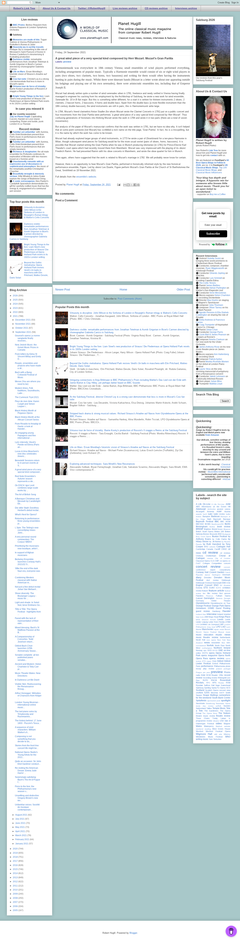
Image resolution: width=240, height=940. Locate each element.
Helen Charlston (222, 295)
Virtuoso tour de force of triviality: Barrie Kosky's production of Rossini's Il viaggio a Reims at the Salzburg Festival (128, 430)
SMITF (221, 693)
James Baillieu (213, 285)
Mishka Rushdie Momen (217, 361)
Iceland (199, 614)
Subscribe (213, 233)
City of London (222, 558)
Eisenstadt (216, 583)
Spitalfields (201, 700)
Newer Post (62, 289)
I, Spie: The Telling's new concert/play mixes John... (26, 530)
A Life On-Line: (218, 504)
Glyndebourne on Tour (220, 603)
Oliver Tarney (215, 307)
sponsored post (213, 701)
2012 (15, 881)
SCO (228, 688)
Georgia (227, 598)
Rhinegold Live (224, 678)
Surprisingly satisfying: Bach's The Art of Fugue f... (27, 779)
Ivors (202, 617)
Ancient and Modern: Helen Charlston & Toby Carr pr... (28, 666)
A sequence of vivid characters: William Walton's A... (25, 730)
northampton (207, 648)
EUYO (218, 588)
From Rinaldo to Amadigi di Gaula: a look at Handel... (28, 426)
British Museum (224, 529)
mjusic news (219, 629)
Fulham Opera (223, 596)
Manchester (207, 629)
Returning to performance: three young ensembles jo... (27, 521)
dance (207, 575)
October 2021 (22, 328)
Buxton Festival (219, 536)
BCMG (208, 524)
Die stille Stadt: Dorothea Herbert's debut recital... (27, 509)
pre (204, 672)
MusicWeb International (219, 472)
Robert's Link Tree (24, 8)
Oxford (220, 661)
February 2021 (22, 839)
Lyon (228, 627)
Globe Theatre (221, 601)
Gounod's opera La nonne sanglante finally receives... (27, 338)
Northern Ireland (222, 648)
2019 (15, 853)
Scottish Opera (211, 690)
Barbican (215, 516)
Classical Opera (203, 561)
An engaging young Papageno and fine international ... (25, 435)
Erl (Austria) (225, 585)
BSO (220, 534)
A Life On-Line (203, 504)
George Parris (216, 332)
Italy (197, 617)
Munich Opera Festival (206, 632)
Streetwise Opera (223, 703)
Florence (209, 596)
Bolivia (212, 527)
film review (212, 593)
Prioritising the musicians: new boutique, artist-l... (27, 547)
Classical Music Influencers (209, 172)
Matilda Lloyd (215, 383)
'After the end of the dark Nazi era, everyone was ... (27, 571)
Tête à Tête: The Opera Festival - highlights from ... (28, 611)
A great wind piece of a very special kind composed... (28, 470)
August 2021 (21, 815)
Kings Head (213, 617)
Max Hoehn (212, 300)
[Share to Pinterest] (138, 185)
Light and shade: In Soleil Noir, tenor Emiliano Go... (28, 603)
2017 (15, 861)
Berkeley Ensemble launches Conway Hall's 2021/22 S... (28, 562)
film (204, 593)
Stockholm (200, 703)
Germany (200, 601)
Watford (219, 726)
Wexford (199, 731)
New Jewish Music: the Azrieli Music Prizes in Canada (26, 347)
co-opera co (225, 561)
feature (205, 591)
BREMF (199, 529)
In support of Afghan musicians (24, 553)
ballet (210, 514)
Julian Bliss (216, 381)
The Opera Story (209, 713)
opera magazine (209, 655)
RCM (208, 675)
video (219, 723)
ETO (206, 587)
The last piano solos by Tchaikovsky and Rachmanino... (26, 714)
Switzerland (201, 708)
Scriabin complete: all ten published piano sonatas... (27, 657)
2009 (15, 894)
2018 (15, 857)
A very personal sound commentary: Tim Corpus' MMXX (25, 539)
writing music (202, 739)
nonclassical (201, 646)
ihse (204, 614)
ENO (216, 585)
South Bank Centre (221, 698)
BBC (217, 521)
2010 (15, 890)
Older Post (183, 289)
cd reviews (225, 553)
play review (208, 669)
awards (199, 514)
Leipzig (205, 622)
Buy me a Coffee (218, 194)
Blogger (133, 933)
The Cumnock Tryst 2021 (27, 397)
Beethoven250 (218, 524)
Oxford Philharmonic (221, 663)
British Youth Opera (204, 531)
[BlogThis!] (128, 185)
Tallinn (209, 708)
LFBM (227, 622)
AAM (228, 504)
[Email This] (125, 185)
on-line (227, 650)
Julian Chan (212, 329)
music (228, 632)
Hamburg (216, 611)
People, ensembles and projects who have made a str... (28, 366)
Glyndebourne (203, 603)
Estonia (199, 588)
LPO (218, 627)
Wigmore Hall (204, 734)
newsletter (215, 643)
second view (224, 690)
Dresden (207, 577)
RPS (214, 683)
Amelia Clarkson (217, 339)
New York (221, 640)
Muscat (221, 632)
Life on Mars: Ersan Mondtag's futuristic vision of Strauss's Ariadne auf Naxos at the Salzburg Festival (122, 447)
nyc (205, 650)
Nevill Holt (200, 640)
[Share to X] (131, 185)
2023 (15, 308)
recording (207, 678)
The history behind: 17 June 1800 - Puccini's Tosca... (28, 721)
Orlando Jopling (217, 273)
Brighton (207, 529)
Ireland (220, 614)
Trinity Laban (219, 718)
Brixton (206, 534)
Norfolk (210, 645)
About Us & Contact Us (56, 8)
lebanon (205, 620)
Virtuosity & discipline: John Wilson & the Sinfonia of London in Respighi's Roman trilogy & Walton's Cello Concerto (128, 313)
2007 (15, 902)
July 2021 (20, 819)
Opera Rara (202, 658)
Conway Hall (202, 572)
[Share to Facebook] (135, 185)
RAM (203, 675)
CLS (212, 561)
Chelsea (199, 556)
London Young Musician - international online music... (27, 705)
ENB (228, 583)
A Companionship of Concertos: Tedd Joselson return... (24, 639)
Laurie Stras (205, 369)
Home (123, 289)
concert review (208, 566)
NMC (228, 643)
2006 (15, 906)
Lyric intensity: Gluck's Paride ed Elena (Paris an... (27, 444)
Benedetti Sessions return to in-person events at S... (27, 463)
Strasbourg (210, 703)
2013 (15, 877)
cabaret (212, 547)
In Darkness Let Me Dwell (27, 680)
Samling (207, 688)
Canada (209, 549)
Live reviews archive (125, 8)
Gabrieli (199, 598)
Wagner (227, 724)
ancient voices (223, 509)
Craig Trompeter (207, 325)
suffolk (218, 706)
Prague (199, 672)
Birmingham (201, 526)
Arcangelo (200, 511)
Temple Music (219, 708)
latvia (198, 620)
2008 (15, 898)
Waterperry (209, 726)
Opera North (224, 655)
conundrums (225, 570)
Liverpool (215, 624)
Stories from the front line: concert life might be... (27, 746)
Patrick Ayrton (215, 359)
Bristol (214, 529)
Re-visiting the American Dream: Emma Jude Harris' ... (26, 770)
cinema (210, 558)
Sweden (226, 706)
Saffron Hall (209, 685)
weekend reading (203, 729)
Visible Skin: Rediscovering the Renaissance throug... (28, 686)
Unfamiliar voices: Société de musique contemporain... (27, 807)
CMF (217, 561)
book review (223, 526)
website (227, 726)
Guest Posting (223, 608)
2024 (15, 304)
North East (220, 645)
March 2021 (21, 835)
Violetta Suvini (214, 258)
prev (208, 672)
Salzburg (199, 688)
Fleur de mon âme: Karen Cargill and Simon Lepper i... (27, 404)
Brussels (213, 534)
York (211, 739)
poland (219, 669)
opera (212, 653)
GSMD (211, 608)
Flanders (199, 596)
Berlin (227, 524)
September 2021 (23, 332)
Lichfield (203, 624)
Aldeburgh (201, 509)
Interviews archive (186, 8)
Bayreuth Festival (204, 521)
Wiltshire (227, 734)
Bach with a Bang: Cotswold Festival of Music (26, 375)
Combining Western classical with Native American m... (26, 580)
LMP (221, 624)
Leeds (220, 619)
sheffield (199, 693)
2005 (15, 910)
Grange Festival (203, 606)
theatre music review (205, 716)
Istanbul (227, 614)
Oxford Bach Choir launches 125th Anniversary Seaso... (26, 648)
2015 (15, 869)
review (214, 678)
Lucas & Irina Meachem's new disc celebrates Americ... (27, 454)
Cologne (206, 563)
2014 (15, 873)
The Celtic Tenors (207, 283)
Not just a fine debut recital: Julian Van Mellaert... (28, 588)
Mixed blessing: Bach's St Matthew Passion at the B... (27, 630)
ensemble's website (86, 176)
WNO (227, 736)
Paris (198, 666)
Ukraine (216, 721)
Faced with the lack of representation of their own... (26, 621)
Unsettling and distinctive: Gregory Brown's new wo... (27, 798)
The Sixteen (224, 713)
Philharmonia (219, 666)
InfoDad (226, 479)
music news (223, 634)
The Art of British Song (25, 494)
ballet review (219, 514)
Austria (227, 511)
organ (209, 661)
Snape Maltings (210, 695)
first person (224, 593)
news (207, 642)
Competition (217, 563)
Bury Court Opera (203, 536)
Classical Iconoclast (225, 465)
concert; (227, 567)
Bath (209, 519)
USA (222, 721)
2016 (15, 865)
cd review (210, 552)
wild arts (218, 734)
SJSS (206, 692)
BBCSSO (200, 524)
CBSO (224, 549)
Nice (223, 643)
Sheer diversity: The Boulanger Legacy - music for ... (25, 596)
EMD (224, 583)
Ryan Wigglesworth (215, 268)
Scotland (200, 690)
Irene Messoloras (218, 293)
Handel (226, 611)
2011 (15, 886)
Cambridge (200, 549)
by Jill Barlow (215, 541)
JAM (206, 617)
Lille (209, 624)
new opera (211, 640)
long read (211, 627)
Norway (199, 650)
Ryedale (199, 685)
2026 (15, 295)
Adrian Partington (217, 288)
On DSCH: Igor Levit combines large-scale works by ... (26, 488)
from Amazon (212, 435)
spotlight (225, 700)
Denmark (226, 575)
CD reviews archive (156, 8)
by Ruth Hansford (212, 544)
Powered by (204, 244)
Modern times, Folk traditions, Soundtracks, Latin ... (27, 390)
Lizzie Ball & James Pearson (212, 334)
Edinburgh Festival (204, 583)
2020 (15, 848)
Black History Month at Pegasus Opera (25, 411)
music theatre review (207, 637)
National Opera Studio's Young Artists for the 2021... (26, 754)
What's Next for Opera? (26, 514)
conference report (205, 570)
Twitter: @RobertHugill (91, 8)
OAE (220, 650)
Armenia (210, 511)
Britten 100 (219, 531)
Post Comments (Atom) (130, 298)
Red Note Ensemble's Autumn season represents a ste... (25, 479)
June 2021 (20, 823)
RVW (228, 683)
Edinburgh (226, 580)
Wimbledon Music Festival (209, 737)
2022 (15, 312)
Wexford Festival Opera (218, 731)
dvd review (212, 580)
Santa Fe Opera (219, 688)
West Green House (221, 729)
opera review (216, 658)
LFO (197, 624)
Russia (221, 683)
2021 (15, 316)
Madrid (198, 629)
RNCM (214, 680)
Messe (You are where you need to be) (27, 382)
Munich (227, 629)
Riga (198, 680)
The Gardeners (211, 711)
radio (198, 675)
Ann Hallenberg (221, 354)
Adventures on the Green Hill (216, 507)
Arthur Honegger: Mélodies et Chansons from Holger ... (28, 696)
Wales (199, 726)
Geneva (219, 598)
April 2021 (20, 831)
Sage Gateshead (222, 685)
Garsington (209, 598)
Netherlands (225, 637)
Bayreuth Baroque (221, 519)
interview (211, 614)
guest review (203, 611)
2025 (15, 300)
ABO (198, 507)
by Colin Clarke (219, 539)
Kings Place (224, 617)
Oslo (214, 661)
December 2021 (23, 320)
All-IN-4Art (211, 509)
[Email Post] (118, 184)
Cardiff (217, 549)
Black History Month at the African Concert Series (27, 418)
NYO (209, 650)
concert (227, 563)
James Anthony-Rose (209, 347)
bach (205, 514)
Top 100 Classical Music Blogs (211, 168)
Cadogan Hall (223, 546)
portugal (227, 669)
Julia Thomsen (216, 305)
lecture (213, 620)
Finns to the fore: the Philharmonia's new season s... (25, 789)
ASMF (219, 511)
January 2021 (22, 843)
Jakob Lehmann (217, 376)
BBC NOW (225, 521)
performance (207, 666)
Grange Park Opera (221, 606)
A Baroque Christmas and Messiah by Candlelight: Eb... (28, 501)
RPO (208, 683)
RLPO (205, 680)
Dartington (216, 575)
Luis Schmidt (216, 278)
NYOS (215, 650)
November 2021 (23, 324)
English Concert (204, 585)
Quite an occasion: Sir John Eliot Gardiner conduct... (28, 762)
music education (204, 635)
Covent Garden (216, 572)
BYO (206, 547)
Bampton (206, 516)
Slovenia (214, 693)
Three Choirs (203, 718)
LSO (223, 627)
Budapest (226, 534)
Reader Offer (217, 675)
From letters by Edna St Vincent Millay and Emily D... (28, 356)
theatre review (223, 716)
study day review (204, 706)
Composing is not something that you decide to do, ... (25, 739)
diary (198, 577)
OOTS (205, 653)
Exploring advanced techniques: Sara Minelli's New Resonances (102, 464)
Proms (227, 672)
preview (67, 62)
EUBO (212, 588)
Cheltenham (211, 556)
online (198, 653)
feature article (216, 590)
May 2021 (20, 827)
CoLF (198, 563)
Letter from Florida (217, 622)
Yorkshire (217, 739)
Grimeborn (201, 608)
